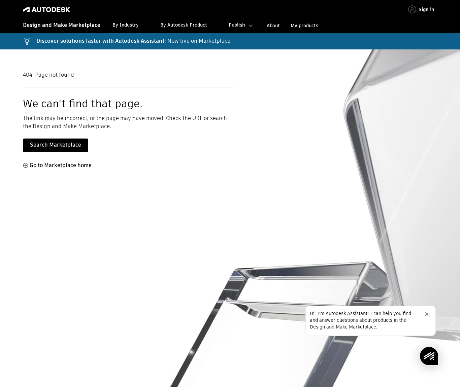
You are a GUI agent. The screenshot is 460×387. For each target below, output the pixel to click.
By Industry (125, 25)
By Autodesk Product (183, 25)
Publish (237, 25)
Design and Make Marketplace (61, 25)
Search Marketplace (55, 145)
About (273, 25)
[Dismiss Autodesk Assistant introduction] (426, 314)
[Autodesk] (46, 9)
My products (304, 25)
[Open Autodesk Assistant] (429, 356)
